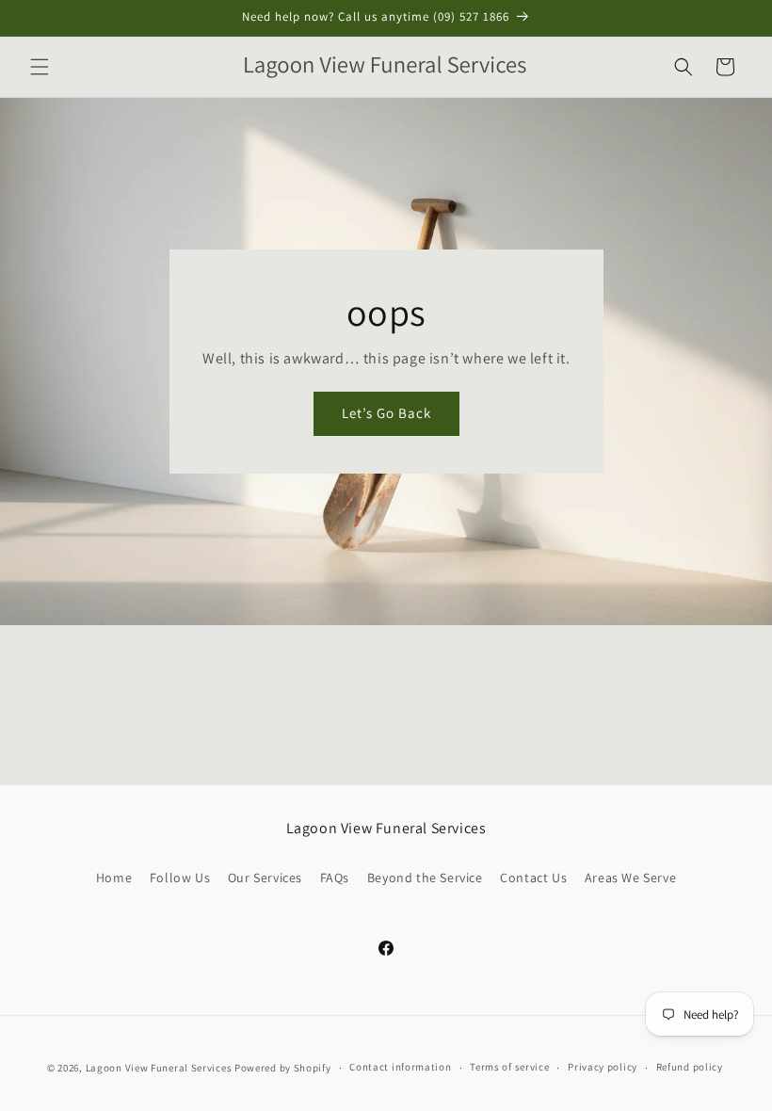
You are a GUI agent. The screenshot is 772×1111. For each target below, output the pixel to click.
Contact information (400, 1066)
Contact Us (533, 877)
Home (114, 877)
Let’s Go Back (385, 413)
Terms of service (509, 1066)
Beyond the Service (425, 877)
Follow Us (180, 877)
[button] (39, 67)
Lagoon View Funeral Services (159, 1067)
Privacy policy (602, 1066)
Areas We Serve (630, 877)
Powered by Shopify (282, 1067)
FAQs (334, 877)
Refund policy (689, 1066)
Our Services (265, 877)
